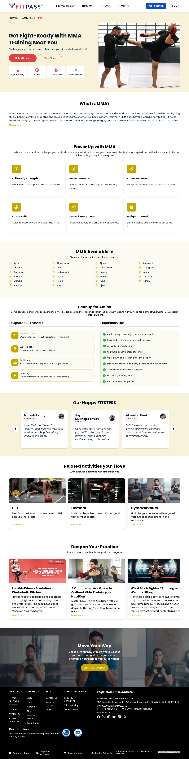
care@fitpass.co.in (143, 708)
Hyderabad (63, 272)
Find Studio (22, 58)
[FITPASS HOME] (26, 6)
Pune (102, 280)
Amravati (148, 263)
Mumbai (18, 280)
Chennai (18, 267)
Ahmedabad (63, 263)
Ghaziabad (106, 267)
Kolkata (104, 276)
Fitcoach (87, 5)
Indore (103, 272)
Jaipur (146, 272)
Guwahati (19, 272)
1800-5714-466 (118, 708)
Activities (27, 18)
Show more (15, 125)
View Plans (50, 58)
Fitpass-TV (123, 5)
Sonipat (18, 285)
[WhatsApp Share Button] (124, 716)
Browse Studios (65, 5)
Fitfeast (105, 5)
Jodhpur (18, 276)
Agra (16, 263)
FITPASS (13, 18)
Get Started (156, 6)
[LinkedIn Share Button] (119, 716)
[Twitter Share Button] (103, 716)
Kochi (60, 276)
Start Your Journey (94, 667)
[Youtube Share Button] (114, 716)
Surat (59, 285)
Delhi (59, 267)
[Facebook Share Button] (98, 716)
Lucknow (147, 276)
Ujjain (102, 285)
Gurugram (148, 267)
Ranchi (146, 280)
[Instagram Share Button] (108, 716)
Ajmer (103, 263)
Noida (60, 280)
